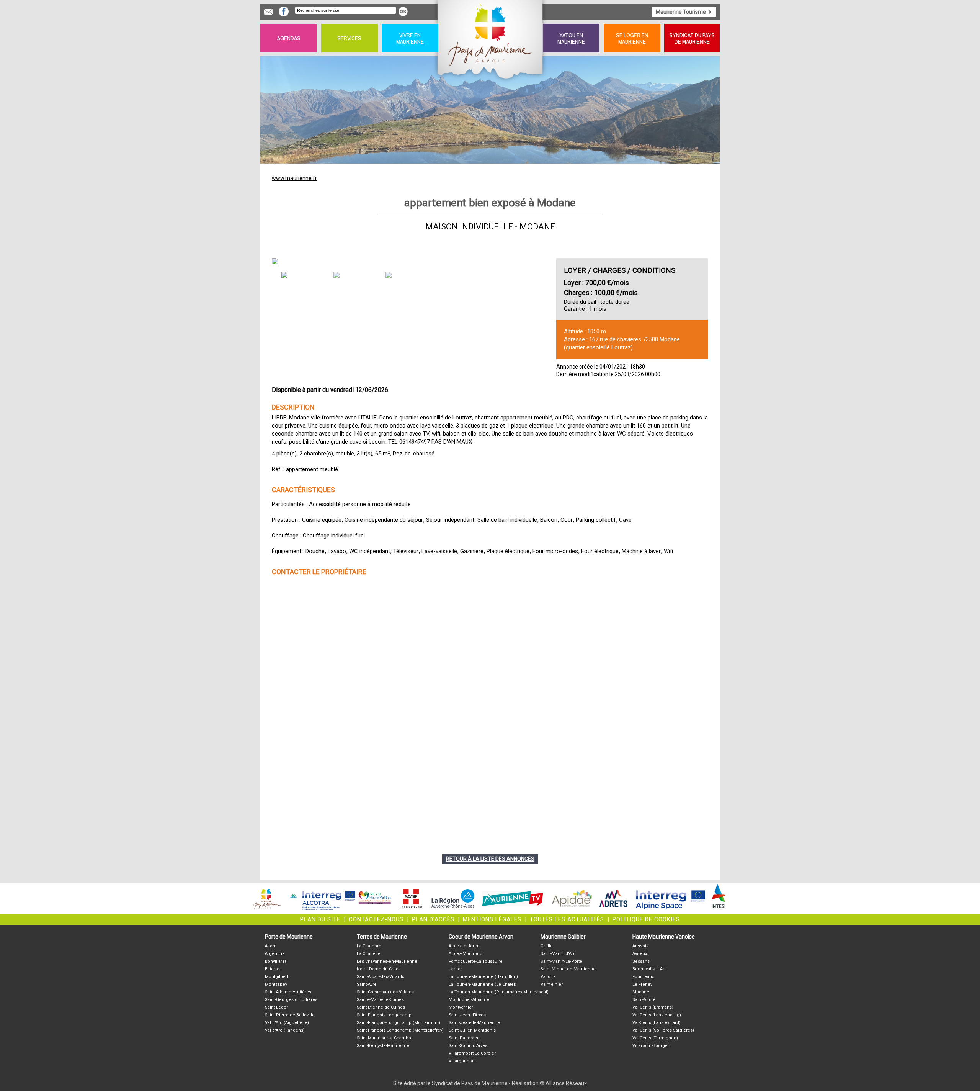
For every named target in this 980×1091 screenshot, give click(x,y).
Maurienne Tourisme (681, 12)
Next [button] (526, 261)
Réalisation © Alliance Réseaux (549, 1083)
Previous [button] (292, 261)
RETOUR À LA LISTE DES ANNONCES (490, 859)
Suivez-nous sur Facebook (284, 11)
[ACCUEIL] (490, 38)
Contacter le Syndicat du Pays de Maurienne (268, 11)
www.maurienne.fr (294, 178)
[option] (409, 261)
